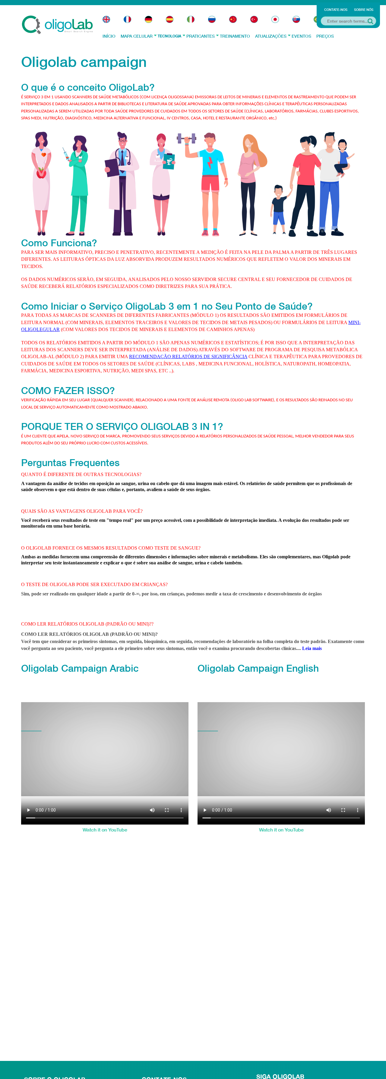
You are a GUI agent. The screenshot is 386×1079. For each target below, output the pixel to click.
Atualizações (270, 36)
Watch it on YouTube (105, 829)
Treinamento (235, 36)
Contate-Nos (335, 9)
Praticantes (200, 36)
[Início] (57, 24)
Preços (325, 36)
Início (109, 36)
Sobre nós (363, 9)
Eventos (301, 36)
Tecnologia (169, 36)
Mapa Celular (137, 36)
